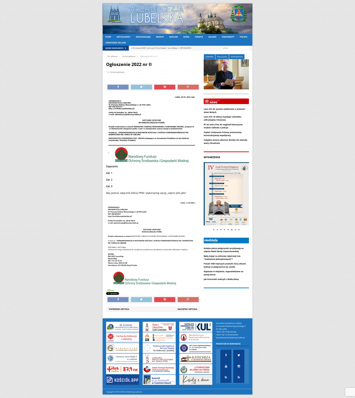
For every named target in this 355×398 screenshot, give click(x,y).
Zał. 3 (109, 186)
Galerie (212, 36)
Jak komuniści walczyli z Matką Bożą (221, 279)
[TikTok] (225, 377)
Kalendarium (237, 56)
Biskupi (160, 36)
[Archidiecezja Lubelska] (177, 18)
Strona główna (117, 72)
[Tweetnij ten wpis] (141, 87)
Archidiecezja (143, 36)
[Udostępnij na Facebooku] (118, 87)
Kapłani (173, 36)
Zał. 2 (109, 179)
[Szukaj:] (235, 48)
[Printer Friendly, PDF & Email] (110, 290)
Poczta (243, 36)
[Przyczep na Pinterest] (164, 87)
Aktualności (123, 36)
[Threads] (238, 377)
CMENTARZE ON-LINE (115, 42)
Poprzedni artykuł (119, 309)
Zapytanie (112, 166)
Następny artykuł (187, 309)
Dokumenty (228, 36)
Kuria (186, 36)
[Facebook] (225, 355)
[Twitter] (238, 355)
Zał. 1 (109, 173)
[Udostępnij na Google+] (188, 87)
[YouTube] (225, 366)
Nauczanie (222, 56)
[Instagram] (238, 366)
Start (108, 36)
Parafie (199, 36)
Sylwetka (210, 56)
